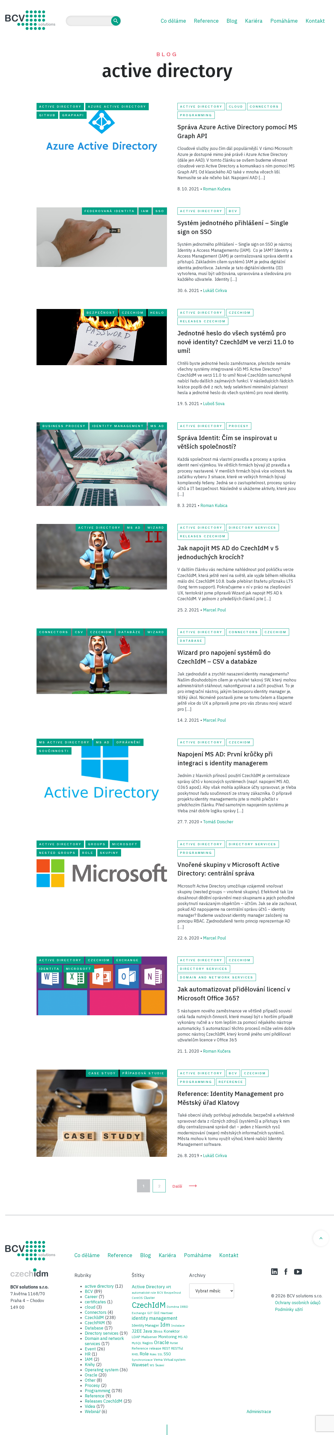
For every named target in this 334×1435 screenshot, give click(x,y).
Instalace (178, 1325)
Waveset (140, 1365)
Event (90, 1348)
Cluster (149, 1298)
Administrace (259, 1411)
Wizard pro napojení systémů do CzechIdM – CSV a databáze (224, 657)
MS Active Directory (64, 742)
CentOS (137, 1298)
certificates (95, 1301)
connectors (53, 632)
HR (88, 1354)
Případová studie (143, 1073)
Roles (153, 1354)
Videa (90, 1406)
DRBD (184, 1307)
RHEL (135, 1354)
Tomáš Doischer (218, 821)
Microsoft (125, 844)
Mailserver (149, 1337)
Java (147, 1331)
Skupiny (109, 853)
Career (91, 1296)
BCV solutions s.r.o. (30, 20)
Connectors (264, 106)
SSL (160, 1354)
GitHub (47, 115)
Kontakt (315, 20)
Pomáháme (284, 20)
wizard (155, 527)
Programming (196, 115)
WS (152, 1365)
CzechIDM (29, 1272)
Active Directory (60, 106)
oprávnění (128, 742)
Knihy (90, 1364)
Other (90, 1380)
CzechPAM (95, 1322)
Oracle (91, 1375)
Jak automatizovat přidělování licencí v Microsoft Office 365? (233, 993)
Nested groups (57, 853)
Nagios (147, 1343)
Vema (158, 1359)
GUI (156, 1313)
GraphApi (73, 115)
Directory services (252, 527)
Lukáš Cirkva (215, 290)
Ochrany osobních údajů (297, 1302)
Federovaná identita (110, 211)
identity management (118, 426)
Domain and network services (216, 977)
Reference (206, 20)
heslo (157, 312)
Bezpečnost (101, 312)
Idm (165, 1324)
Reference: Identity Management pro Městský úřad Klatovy (230, 1098)
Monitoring (167, 1336)
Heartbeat (166, 1313)
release (155, 1348)
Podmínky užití (289, 1309)
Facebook (286, 1271)
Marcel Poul (214, 609)
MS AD (157, 426)
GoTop (321, 1238)
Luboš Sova (214, 403)
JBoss (158, 1331)
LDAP (136, 1336)
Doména (173, 1307)
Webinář (92, 1411)
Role (87, 853)
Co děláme (173, 20)
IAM (145, 211)
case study (102, 1073)
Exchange (127, 960)
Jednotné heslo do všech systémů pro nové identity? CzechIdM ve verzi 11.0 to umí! (235, 342)
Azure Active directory (117, 106)
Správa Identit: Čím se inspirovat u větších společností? (227, 442)
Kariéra (254, 20)
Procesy (239, 426)
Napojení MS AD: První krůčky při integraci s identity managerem (225, 758)
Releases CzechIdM (203, 321)
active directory (201, 106)
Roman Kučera (217, 188)
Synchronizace (142, 1360)
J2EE (137, 1331)
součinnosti (54, 751)
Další (184, 1185)
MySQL (136, 1343)
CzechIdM (133, 312)
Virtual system (175, 1359)
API (168, 1287)
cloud (236, 106)
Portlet (174, 1343)
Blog (231, 20)
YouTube (298, 1271)
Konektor (172, 1331)
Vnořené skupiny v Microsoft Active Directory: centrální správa (228, 869)
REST (166, 1348)
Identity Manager (145, 1325)
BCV (233, 211)
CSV (79, 632)
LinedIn (274, 1271)
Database (191, 641)
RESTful (177, 1348)
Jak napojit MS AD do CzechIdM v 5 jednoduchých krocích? (228, 552)
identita (49, 969)
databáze (129, 632)
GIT (150, 1313)
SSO (160, 211)
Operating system (101, 1369)
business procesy (64, 426)
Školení (159, 1365)
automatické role (144, 1292)
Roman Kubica (214, 505)
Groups (97, 844)
